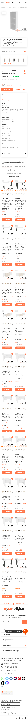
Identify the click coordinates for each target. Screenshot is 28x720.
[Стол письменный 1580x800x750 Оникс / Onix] (21, 441)
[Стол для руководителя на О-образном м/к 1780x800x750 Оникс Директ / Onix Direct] (7, 230)
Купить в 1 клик (20, 89)
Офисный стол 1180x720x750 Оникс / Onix (6, 373)
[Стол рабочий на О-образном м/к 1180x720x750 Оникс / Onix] (7, 564)
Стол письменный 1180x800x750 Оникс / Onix (19, 374)
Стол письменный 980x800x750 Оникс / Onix (19, 537)
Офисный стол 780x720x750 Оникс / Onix (6, 498)
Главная (3, 7)
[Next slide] (12, 194)
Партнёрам (7, 645)
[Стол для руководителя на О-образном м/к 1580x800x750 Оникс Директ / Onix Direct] (21, 186)
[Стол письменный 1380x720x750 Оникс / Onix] (7, 400)
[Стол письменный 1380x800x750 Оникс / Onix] (21, 400)
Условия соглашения (8, 701)
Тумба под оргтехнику (14, 173)
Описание (5, 95)
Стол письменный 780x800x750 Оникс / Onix (19, 499)
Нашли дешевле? (21, 85)
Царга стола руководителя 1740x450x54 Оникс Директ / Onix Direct (20, 331)
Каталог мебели (11, 7)
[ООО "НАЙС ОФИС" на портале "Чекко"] (7, 686)
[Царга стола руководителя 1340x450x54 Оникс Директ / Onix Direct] (21, 275)
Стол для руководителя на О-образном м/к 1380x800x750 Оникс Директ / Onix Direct (7, 202)
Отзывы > (7, 85)
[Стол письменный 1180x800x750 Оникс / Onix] (21, 358)
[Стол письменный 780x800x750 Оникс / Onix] (21, 483)
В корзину (7, 89)
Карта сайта (5, 704)
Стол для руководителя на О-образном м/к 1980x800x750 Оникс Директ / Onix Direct (20, 247)
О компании (7, 634)
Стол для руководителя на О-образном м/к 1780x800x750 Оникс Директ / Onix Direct (7, 247)
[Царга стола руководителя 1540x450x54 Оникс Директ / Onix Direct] (7, 315)
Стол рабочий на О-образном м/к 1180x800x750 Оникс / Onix (20, 580)
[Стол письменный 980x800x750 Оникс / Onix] (21, 522)
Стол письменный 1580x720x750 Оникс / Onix (6, 457)
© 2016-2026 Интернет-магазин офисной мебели (9, 713)
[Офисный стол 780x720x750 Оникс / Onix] (7, 483)
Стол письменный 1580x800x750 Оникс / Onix (19, 457)
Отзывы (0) (6, 153)
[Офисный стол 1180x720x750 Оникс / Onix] (7, 358)
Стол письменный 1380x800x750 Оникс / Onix (19, 415)
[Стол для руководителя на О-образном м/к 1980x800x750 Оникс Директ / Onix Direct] (21, 230)
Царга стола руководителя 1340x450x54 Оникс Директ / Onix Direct (20, 291)
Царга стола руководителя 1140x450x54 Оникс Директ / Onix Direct (7, 291)
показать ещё (14, 176)
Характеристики (8, 100)
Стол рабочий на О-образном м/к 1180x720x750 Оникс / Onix (7, 579)
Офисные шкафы (22, 7)
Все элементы (7, 166)
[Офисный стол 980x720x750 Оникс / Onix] (7, 522)
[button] (2, 190)
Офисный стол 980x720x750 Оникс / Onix (6, 537)
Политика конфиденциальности (11, 700)
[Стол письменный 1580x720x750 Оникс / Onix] (7, 441)
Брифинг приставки (14, 170)
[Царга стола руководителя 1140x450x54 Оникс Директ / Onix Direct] (7, 275)
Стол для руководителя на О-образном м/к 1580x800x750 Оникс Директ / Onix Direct (20, 202)
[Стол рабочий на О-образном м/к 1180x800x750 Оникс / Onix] (21, 564)
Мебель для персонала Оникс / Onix (13, 162)
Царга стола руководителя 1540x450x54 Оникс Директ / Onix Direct (7, 331)
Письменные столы (19, 166)
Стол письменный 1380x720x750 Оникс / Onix (6, 415)
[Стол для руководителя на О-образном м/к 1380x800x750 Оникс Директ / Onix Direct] (7, 186)
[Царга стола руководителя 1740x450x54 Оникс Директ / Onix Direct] (21, 315)
